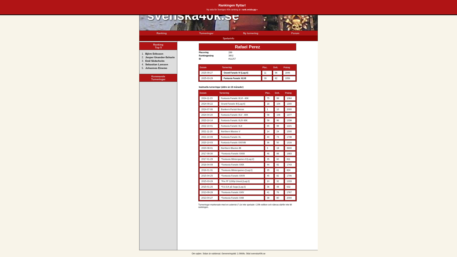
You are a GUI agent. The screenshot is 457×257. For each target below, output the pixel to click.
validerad (215, 253)
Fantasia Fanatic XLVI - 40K (235, 98)
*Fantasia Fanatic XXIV (232, 192)
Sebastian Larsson (156, 64)
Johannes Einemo (156, 68)
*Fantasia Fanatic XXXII (233, 153)
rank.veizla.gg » (250, 9)
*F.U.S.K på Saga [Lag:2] (233, 187)
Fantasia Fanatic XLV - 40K (234, 115)
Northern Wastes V (230, 131)
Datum (203, 67)
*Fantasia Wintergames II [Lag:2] (237, 159)
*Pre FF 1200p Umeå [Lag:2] (235, 181)
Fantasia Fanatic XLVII (235, 78)
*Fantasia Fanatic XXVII (233, 176)
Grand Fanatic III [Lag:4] (233, 104)
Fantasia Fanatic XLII (231, 126)
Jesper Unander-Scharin (160, 57)
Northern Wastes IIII (231, 148)
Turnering (227, 67)
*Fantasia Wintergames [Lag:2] (236, 170)
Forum (295, 33)
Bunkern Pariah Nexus (232, 109)
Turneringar (206, 33)
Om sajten (197, 253)
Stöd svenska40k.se (255, 253)
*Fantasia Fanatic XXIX (232, 164)
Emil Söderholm (154, 60)
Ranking (162, 33)
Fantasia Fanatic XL (231, 137)
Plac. (264, 67)
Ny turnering (250, 33)
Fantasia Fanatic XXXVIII (233, 142)
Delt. (275, 67)
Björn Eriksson (154, 53)
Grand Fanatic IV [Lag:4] (236, 73)
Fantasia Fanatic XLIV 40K (234, 120)
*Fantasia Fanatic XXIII (232, 198)
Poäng (286, 67)
